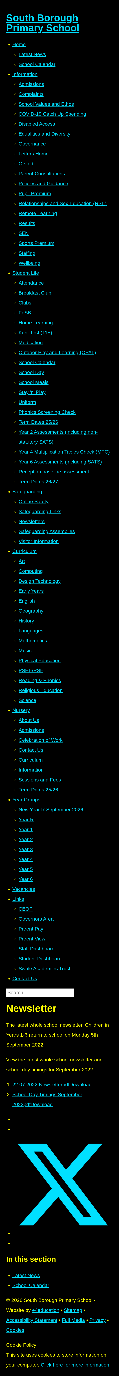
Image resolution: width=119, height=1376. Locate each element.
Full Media (73, 1320)
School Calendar (30, 1285)
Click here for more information (75, 1365)
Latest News (26, 1275)
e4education (45, 1310)
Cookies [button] (15, 1330)
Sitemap (73, 1310)
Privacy (97, 1320)
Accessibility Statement (31, 1320)
